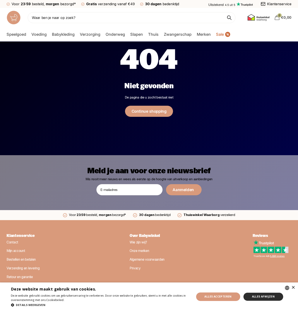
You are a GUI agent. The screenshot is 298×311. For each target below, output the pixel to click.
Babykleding (63, 34)
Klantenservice (20, 236)
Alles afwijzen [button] (263, 296)
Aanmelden (184, 189)
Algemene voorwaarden (147, 259)
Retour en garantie (20, 277)
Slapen (136, 34)
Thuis (153, 34)
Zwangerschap (178, 34)
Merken (204, 34)
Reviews (260, 236)
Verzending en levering (23, 268)
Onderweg (115, 34)
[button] (100, 305)
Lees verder (72, 300)
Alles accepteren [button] (217, 296)
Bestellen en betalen (21, 259)
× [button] (293, 287)
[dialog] (149, 296)
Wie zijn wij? (138, 242)
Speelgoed (16, 34)
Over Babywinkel (145, 236)
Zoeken (229, 17)
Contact (12, 242)
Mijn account (16, 251)
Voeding (39, 34)
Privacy (135, 268)
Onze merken (139, 251)
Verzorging (90, 34)
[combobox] (287, 288)
